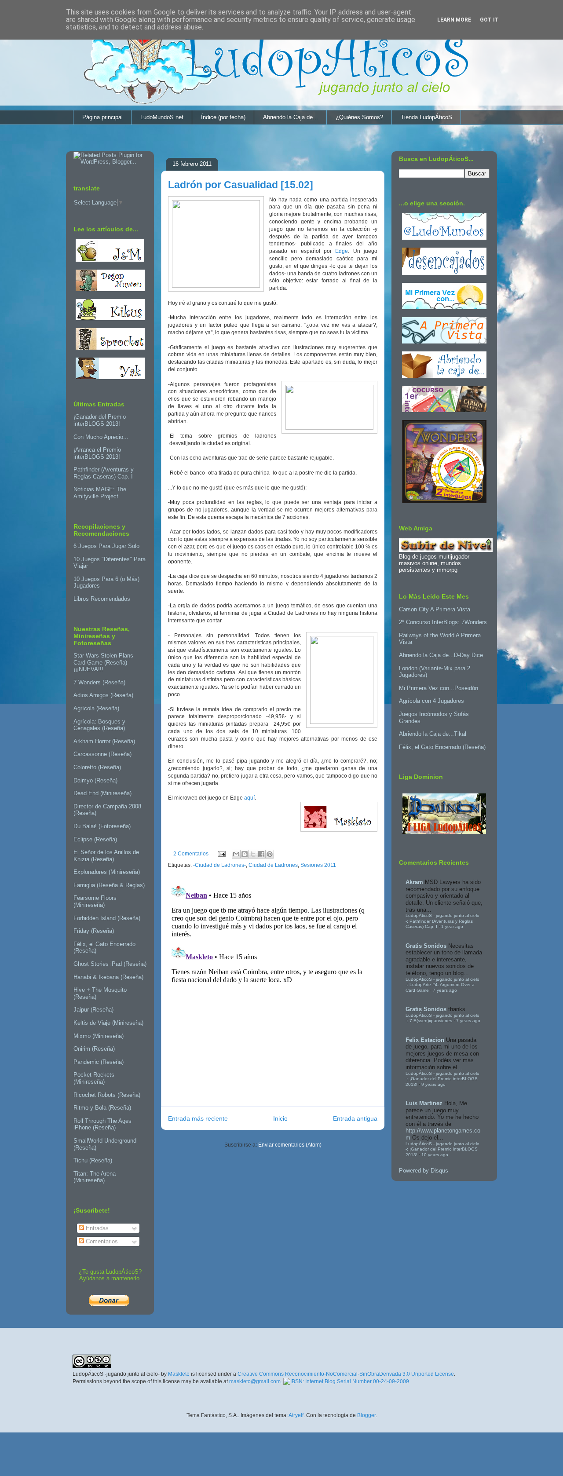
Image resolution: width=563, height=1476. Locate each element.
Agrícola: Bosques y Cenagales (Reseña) (99, 725)
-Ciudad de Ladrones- (219, 865)
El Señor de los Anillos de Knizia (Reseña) (106, 855)
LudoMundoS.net (161, 117)
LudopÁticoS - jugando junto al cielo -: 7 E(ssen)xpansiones (442, 1018)
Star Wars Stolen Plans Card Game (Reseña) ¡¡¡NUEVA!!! (103, 662)
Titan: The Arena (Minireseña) (94, 1177)
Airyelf (296, 1415)
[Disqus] (272, 990)
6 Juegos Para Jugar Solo (106, 546)
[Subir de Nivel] (446, 550)
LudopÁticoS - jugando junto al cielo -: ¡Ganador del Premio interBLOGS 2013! (442, 1079)
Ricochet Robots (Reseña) (106, 1095)
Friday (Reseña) (93, 931)
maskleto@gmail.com (255, 1381)
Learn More (454, 20)
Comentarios (101, 1241)
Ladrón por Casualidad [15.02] (240, 184)
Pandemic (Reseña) (98, 1062)
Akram (414, 882)
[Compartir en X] (253, 854)
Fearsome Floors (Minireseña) (95, 901)
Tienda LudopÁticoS (426, 117)
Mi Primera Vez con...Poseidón (438, 688)
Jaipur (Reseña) (93, 1009)
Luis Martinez (424, 1103)
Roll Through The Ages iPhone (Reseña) (102, 1124)
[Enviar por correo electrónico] (236, 854)
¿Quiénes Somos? (359, 117)
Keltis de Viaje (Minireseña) (108, 1022)
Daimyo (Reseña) (95, 780)
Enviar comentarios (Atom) (290, 1145)
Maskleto (179, 1374)
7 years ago (445, 990)
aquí (249, 798)
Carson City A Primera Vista (434, 609)
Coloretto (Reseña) (97, 767)
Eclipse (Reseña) (95, 839)
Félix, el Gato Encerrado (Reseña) (442, 747)
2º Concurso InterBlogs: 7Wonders (443, 622)
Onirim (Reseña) (94, 1048)
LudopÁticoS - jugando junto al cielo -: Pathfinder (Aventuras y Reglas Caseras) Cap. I (442, 921)
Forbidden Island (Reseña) (106, 918)
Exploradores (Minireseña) (106, 872)
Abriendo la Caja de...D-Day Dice (441, 655)
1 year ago (452, 926)
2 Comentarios (190, 854)
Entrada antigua (355, 1118)
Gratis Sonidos (426, 946)
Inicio (280, 1118)
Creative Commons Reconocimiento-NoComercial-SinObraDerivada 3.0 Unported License (346, 1374)
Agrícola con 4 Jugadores (431, 701)
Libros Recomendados (101, 599)
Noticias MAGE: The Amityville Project (99, 493)
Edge (341, 251)
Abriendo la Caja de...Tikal (432, 734)
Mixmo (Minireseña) (98, 1036)
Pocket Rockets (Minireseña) (93, 1078)
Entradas (96, 1228)
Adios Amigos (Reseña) (103, 695)
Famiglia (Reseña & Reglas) (109, 885)
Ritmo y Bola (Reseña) (102, 1107)
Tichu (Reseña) (92, 1160)
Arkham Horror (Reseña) (104, 741)
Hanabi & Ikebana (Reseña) (108, 977)
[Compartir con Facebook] (261, 854)
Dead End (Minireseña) (102, 793)
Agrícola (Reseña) (96, 708)
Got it (489, 20)
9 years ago (433, 1084)
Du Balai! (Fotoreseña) (102, 826)
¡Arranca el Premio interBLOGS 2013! (97, 453)
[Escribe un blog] (244, 854)
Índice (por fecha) (223, 117)
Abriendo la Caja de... (290, 117)
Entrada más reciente (198, 1118)
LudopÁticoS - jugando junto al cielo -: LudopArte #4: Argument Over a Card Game (442, 985)
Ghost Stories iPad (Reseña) (109, 964)
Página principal (102, 117)
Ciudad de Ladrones (273, 865)
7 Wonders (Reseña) (99, 682)
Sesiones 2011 (318, 865)
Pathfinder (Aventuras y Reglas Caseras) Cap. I (103, 473)
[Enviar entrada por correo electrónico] (221, 854)
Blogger (366, 1415)
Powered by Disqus (423, 1170)
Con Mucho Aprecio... (100, 437)
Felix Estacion (425, 1040)
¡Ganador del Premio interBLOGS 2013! (99, 420)
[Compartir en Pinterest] (269, 854)
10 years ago (434, 1154)
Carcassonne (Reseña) (102, 754)
